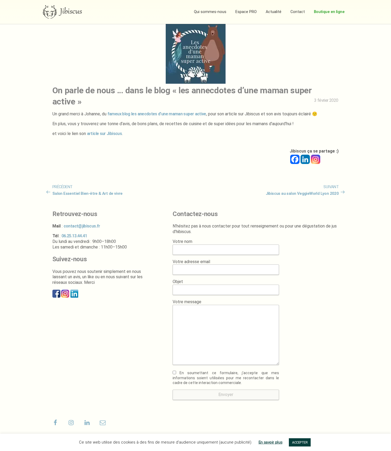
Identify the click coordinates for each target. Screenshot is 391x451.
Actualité (273, 12)
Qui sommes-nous (210, 12)
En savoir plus (270, 442)
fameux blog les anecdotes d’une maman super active (156, 113)
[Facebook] (295, 159)
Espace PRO (246, 12)
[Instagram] (315, 159)
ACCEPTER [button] (299, 442)
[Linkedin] (305, 159)
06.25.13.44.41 (74, 235)
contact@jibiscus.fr (82, 226)
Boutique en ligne (329, 12)
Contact (297, 12)
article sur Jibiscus (104, 133)
